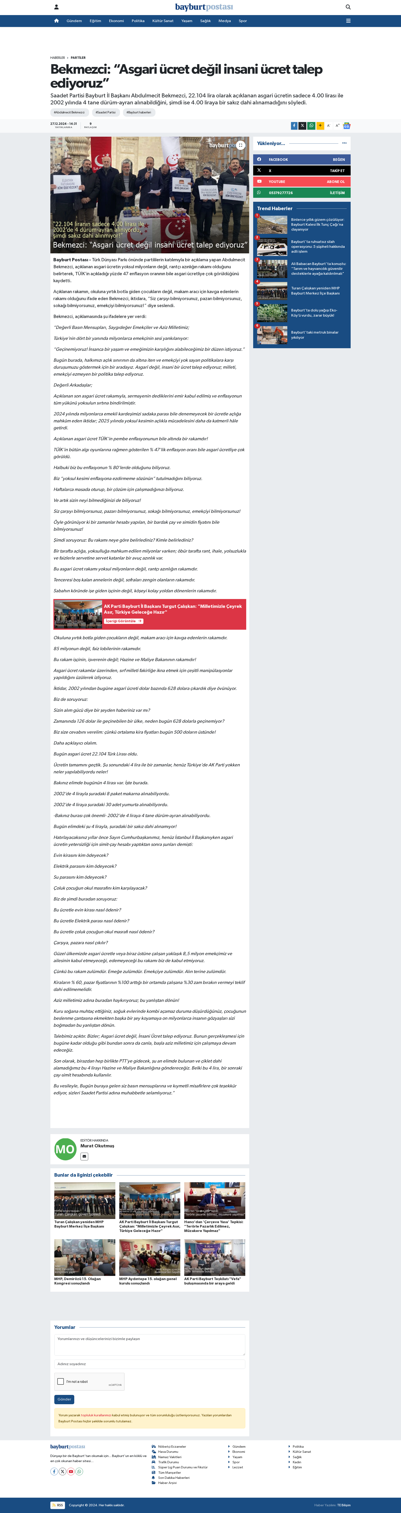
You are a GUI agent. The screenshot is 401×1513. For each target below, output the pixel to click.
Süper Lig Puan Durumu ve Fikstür (183, 1467)
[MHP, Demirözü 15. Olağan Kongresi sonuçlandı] (84, 1257)
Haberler (57, 58)
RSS (60, 1505)
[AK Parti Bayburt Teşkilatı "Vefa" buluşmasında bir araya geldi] (214, 1257)
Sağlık (205, 21)
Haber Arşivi (167, 1483)
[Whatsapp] (79, 1471)
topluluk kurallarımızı (96, 1415)
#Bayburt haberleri (138, 112)
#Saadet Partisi (106, 112)
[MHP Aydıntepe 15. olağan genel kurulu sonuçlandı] (149, 1257)
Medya (225, 21)
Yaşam (186, 21)
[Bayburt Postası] (204, 7)
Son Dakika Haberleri (174, 1478)
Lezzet (238, 1467)
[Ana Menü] (348, 21)
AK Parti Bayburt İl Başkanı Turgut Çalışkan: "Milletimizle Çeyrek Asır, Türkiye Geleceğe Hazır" (149, 1226)
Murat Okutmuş (97, 1146)
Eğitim (95, 21)
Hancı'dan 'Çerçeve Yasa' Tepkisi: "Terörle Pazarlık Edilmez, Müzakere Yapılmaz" (213, 1226)
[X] (62, 1471)
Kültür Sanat (163, 21)
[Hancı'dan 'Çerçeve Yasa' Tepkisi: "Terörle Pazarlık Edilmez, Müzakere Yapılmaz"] (214, 1200)
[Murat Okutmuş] (65, 1149)
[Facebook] (54, 1471)
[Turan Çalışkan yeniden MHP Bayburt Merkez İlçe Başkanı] (84, 1200)
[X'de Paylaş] (302, 126)
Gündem (74, 21)
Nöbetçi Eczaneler (172, 1446)
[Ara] (348, 7)
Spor (243, 21)
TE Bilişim (344, 1505)
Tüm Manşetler (169, 1472)
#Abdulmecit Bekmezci (69, 112)
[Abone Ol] (347, 125)
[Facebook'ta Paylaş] (294, 126)
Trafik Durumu (168, 1462)
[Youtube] (71, 1471)
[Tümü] (344, 144)
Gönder (64, 1399)
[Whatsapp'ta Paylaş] (311, 126)
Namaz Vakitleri (169, 1457)
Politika (138, 21)
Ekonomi (116, 21)
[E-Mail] (84, 1156)
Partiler (78, 58)
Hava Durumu (168, 1451)
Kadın (297, 1462)
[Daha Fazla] (320, 126)
